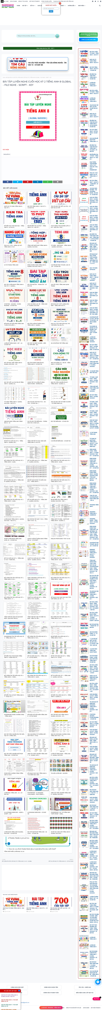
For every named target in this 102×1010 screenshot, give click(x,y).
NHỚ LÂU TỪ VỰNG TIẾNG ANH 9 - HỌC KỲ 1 (51, 1007)
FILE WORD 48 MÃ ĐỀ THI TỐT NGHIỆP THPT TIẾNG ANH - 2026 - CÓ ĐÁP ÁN (10, 993)
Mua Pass (96, 998)
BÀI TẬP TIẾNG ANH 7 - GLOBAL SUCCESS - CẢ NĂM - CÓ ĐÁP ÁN (8, 1003)
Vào (51, 11)
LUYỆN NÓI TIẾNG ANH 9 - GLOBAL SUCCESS (9, 998)
